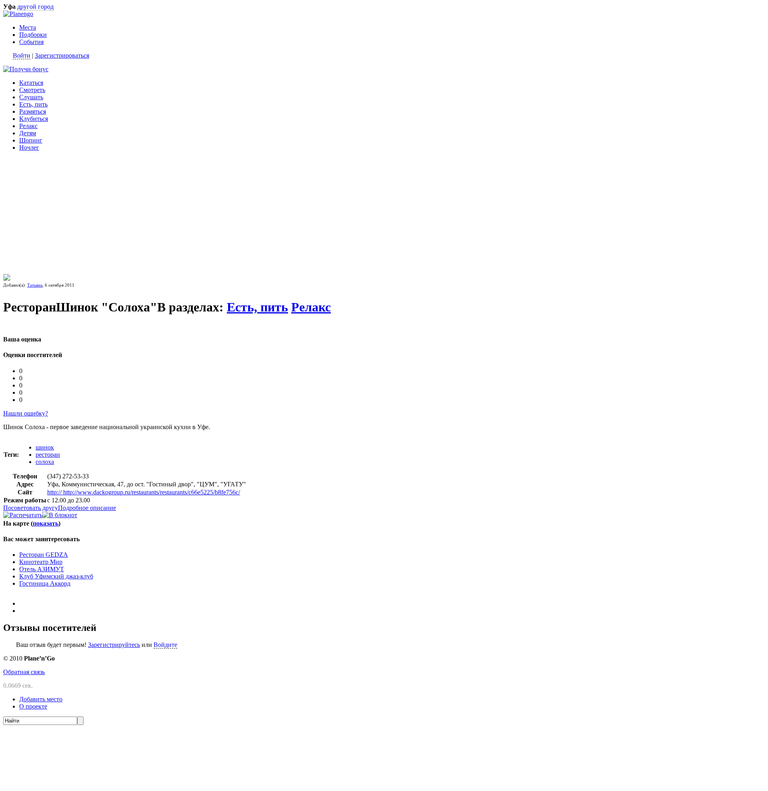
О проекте (33, 706)
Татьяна (34, 285)
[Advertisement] (53, 208)
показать (45, 523)
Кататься (31, 82)
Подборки (33, 34)
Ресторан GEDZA (43, 554)
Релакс (28, 125)
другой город (35, 6)
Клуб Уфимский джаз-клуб (56, 576)
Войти (21, 55)
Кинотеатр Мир (40, 561)
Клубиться (33, 118)
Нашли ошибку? (25, 413)
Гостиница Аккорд (44, 583)
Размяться (32, 111)
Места (27, 27)
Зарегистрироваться (62, 55)
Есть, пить (33, 104)
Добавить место (40, 699)
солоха (45, 461)
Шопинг (30, 140)
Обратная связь (24, 672)
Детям (27, 133)
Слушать (31, 97)
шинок (45, 447)
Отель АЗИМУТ (41, 569)
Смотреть (32, 89)
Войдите (165, 644)
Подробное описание (87, 507)
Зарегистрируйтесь (114, 644)
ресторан (48, 454)
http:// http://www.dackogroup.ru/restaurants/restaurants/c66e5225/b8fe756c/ (143, 492)
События (31, 41)
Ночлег (29, 147)
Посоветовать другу (30, 507)
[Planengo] (18, 13)
